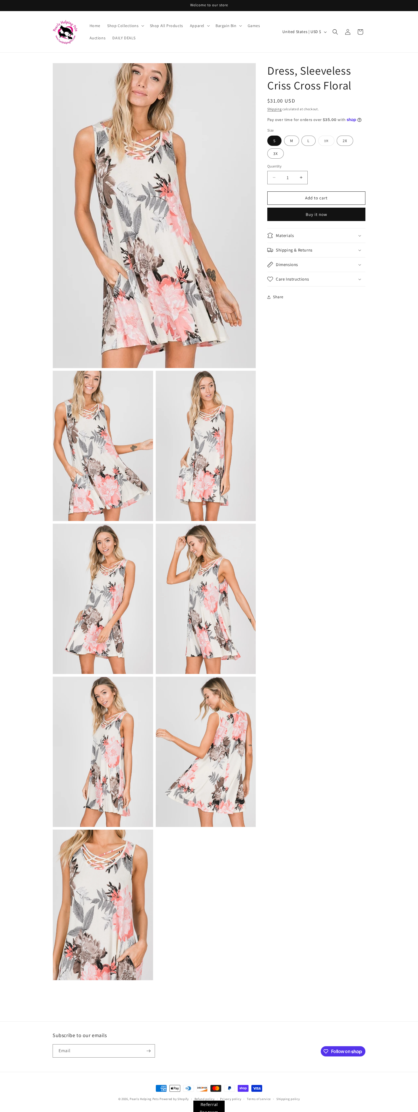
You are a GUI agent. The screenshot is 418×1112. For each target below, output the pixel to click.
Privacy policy (230, 1099)
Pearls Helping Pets (144, 1099)
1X (329, 142)
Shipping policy (288, 1099)
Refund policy (204, 1099)
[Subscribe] (148, 1051)
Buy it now (316, 214)
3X (275, 153)
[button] (125, 26)
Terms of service (259, 1099)
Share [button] (278, 296)
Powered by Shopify (174, 1099)
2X (345, 140)
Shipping (274, 109)
